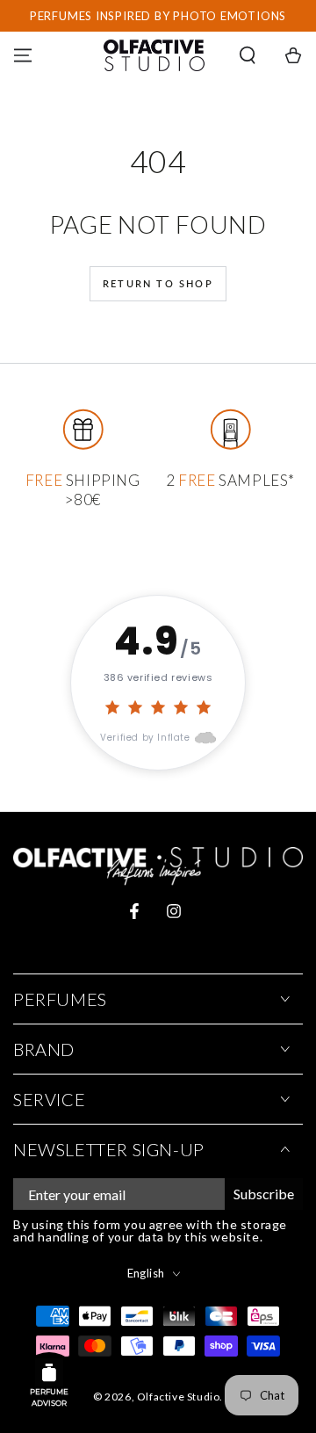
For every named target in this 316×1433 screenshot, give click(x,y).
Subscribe (263, 1193)
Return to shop (158, 283)
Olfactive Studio (178, 1396)
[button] (247, 55)
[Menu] (23, 55)
